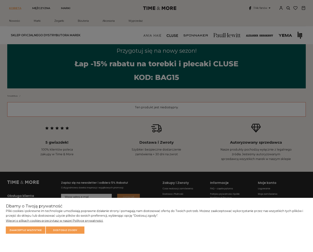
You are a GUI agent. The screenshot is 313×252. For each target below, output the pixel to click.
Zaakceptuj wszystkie (25, 230)
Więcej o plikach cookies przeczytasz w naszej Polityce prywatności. (54, 220)
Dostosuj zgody (65, 230)
